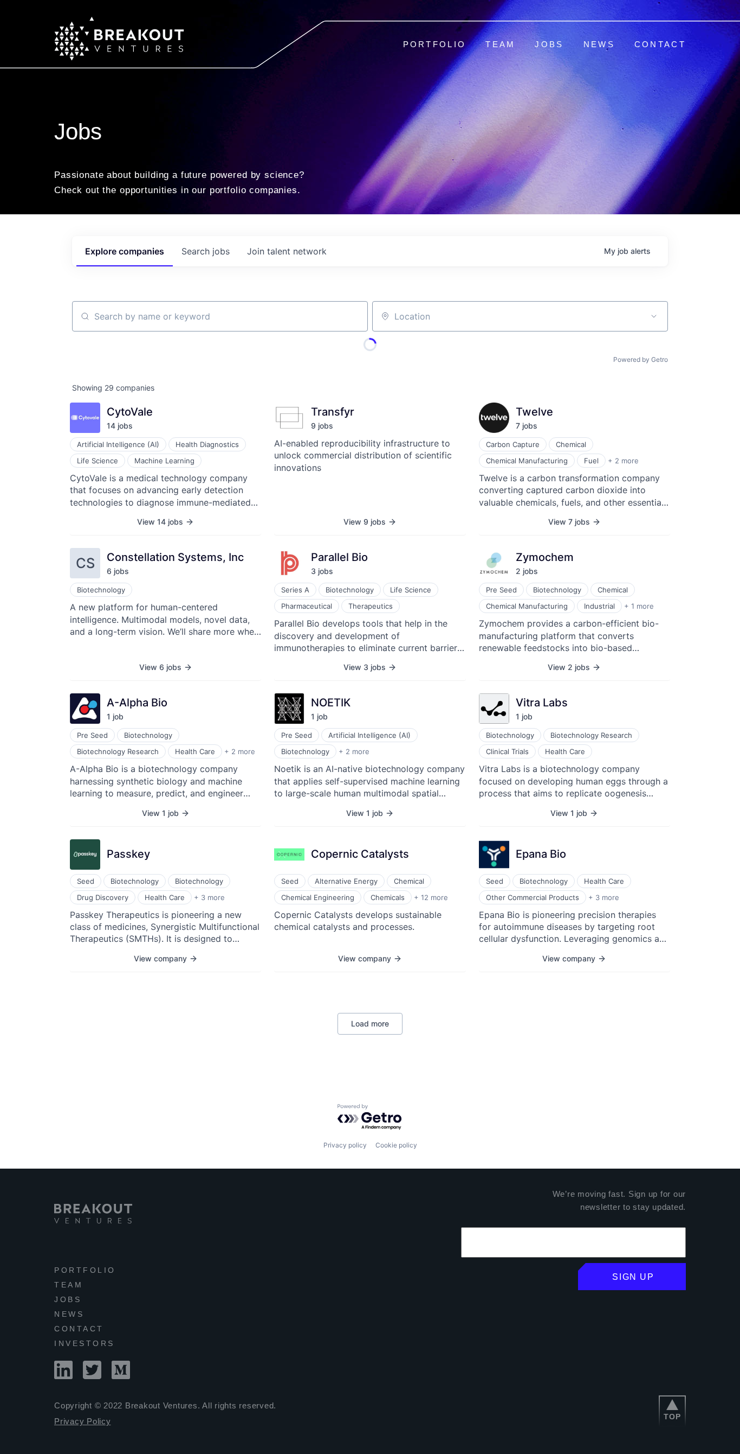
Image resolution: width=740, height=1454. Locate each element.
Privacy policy (345, 1145)
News (599, 44)
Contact (660, 44)
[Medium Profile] (121, 1376)
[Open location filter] (654, 316)
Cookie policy (396, 1145)
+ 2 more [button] (623, 460)
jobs (205, 251)
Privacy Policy (82, 1421)
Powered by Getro (640, 359)
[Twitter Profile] (92, 1376)
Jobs (549, 44)
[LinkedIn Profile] (63, 1376)
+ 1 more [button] (639, 606)
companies (124, 251)
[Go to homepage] (119, 57)
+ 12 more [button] (431, 897)
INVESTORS (84, 1343)
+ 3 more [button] (209, 897)
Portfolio (434, 44)
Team (500, 44)
